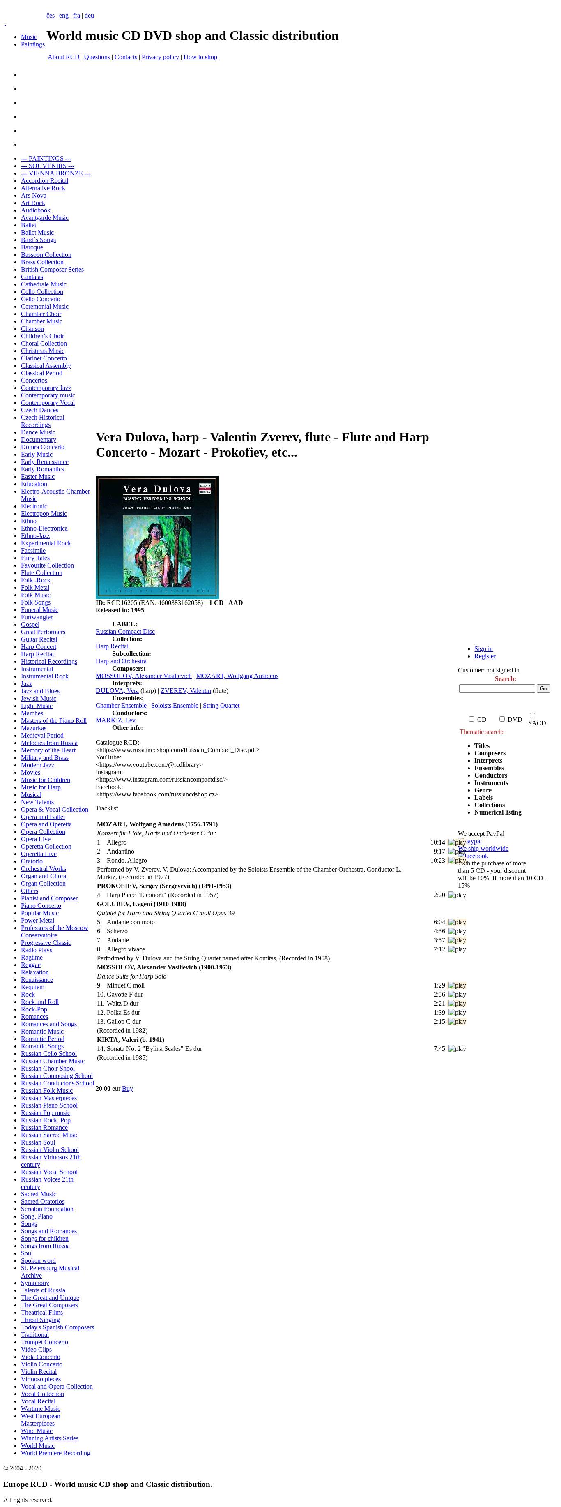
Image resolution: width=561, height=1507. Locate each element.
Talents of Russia (43, 1290)
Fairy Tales (35, 557)
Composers (490, 753)
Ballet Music (37, 232)
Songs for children (45, 1238)
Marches (32, 713)
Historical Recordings (49, 661)
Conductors (490, 775)
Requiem (32, 986)
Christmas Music (42, 350)
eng (64, 15)
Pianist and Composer (49, 898)
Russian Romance (44, 1127)
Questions (97, 56)
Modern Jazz (37, 765)
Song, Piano (37, 1216)
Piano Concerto (41, 905)
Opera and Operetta (46, 824)
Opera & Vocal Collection (54, 809)
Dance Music (38, 432)
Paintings (33, 44)
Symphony (35, 1282)
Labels (483, 797)
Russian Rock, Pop (46, 1120)
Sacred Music (38, 1194)
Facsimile (33, 550)
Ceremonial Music (45, 306)
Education (34, 483)
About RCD (64, 56)
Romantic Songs (42, 1046)
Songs (29, 1223)
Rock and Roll (40, 1001)
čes (50, 15)
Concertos (34, 380)
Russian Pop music (45, 1112)
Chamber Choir (41, 313)
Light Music (37, 705)
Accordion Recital (44, 180)
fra (76, 15)
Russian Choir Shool (48, 1068)
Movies (30, 772)
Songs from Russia (45, 1245)
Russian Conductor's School (57, 1083)
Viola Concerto (40, 1356)
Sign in (483, 648)
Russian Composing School (57, 1075)
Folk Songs (36, 602)
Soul (27, 1253)
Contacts (126, 56)
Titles (482, 745)
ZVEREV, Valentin (186, 690)
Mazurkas (33, 728)
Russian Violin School (50, 1149)
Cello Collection (42, 291)
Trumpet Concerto (44, 1342)
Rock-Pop (34, 1009)
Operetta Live (39, 853)
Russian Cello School (49, 1053)
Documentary (38, 439)
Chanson (32, 328)
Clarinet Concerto (44, 358)
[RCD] (5, 22)
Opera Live (36, 838)
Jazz (26, 683)
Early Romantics (42, 469)
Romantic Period (42, 1038)
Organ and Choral (44, 875)
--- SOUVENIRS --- (47, 165)
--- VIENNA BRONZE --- (56, 173)
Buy (127, 1088)
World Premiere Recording (55, 1452)
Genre (483, 790)
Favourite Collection (47, 565)
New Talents (37, 802)
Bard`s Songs (38, 239)
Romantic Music (42, 1031)
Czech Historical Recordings (42, 421)
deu (89, 15)
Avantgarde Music (45, 217)
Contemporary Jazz (46, 387)
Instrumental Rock (45, 676)
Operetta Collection (46, 846)
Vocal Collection (42, 1393)
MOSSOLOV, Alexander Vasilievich (144, 675)
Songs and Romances (49, 1231)
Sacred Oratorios (42, 1201)
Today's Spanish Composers (57, 1327)
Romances (34, 1016)
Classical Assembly (46, 365)
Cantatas (32, 276)
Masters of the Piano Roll (54, 720)
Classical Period (41, 372)
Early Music (37, 454)
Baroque (32, 247)
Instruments (491, 782)
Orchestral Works (43, 868)
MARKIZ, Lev (116, 720)
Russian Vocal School (49, 1171)
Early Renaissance (45, 461)
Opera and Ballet (43, 816)
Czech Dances (39, 409)
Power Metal (37, 920)
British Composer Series (52, 269)
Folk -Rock (36, 580)
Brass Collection (42, 261)
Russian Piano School (49, 1105)
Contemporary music (48, 395)
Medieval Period (42, 735)
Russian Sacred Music (49, 1134)
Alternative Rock (43, 188)
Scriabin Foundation (47, 1208)
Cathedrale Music (44, 284)
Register (485, 656)
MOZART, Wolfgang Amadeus (237, 675)
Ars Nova (33, 195)
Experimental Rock (46, 543)
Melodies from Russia (49, 742)
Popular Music (40, 912)
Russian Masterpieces (49, 1097)
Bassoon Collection (46, 254)
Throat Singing (40, 1319)
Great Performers (43, 631)
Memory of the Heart (48, 750)
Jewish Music (38, 698)
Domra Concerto (42, 446)
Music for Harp (41, 787)
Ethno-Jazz (35, 535)
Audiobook (36, 210)
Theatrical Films (42, 1312)
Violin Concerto (41, 1364)
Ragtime (32, 957)
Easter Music (38, 476)
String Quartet (221, 705)
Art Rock (33, 202)
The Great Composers (49, 1305)
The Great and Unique (50, 1297)
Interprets (489, 760)
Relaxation (35, 972)
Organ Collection (43, 883)
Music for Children (45, 779)
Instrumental (37, 668)
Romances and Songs (49, 1023)
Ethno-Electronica (44, 528)
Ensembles (489, 767)
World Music (38, 1445)
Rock (28, 994)
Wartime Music (40, 1408)
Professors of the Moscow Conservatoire (54, 931)
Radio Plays (36, 949)
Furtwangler (37, 617)
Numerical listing (498, 812)
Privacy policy (160, 56)
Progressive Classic (46, 942)
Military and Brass (45, 757)
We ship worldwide (483, 848)
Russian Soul (38, 1142)
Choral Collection (44, 343)
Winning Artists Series (49, 1438)
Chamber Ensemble (121, 705)
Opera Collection (43, 831)
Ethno (29, 520)
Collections (489, 804)
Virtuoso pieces (41, 1378)
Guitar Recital (39, 639)
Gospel (30, 624)
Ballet (28, 225)
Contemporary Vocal (48, 402)
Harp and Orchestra (121, 661)
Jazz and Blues (40, 691)
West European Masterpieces (40, 1419)
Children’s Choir (42, 335)
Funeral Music (39, 609)
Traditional (35, 1334)
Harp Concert (38, 646)
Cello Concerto (40, 298)
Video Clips (36, 1349)
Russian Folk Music (47, 1090)
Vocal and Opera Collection (57, 1386)
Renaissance (37, 979)
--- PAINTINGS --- (46, 158)
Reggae (31, 964)
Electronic (34, 506)
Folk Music (36, 594)
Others (29, 890)
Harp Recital (37, 654)
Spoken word (38, 1260)
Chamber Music (41, 321)
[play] (457, 842)
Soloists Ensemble (174, 705)
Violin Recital (39, 1371)
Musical (31, 794)
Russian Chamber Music (53, 1060)
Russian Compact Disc (125, 631)
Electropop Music (44, 513)
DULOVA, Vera (117, 690)
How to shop (200, 56)
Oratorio (32, 861)
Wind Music (37, 1430)
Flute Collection (41, 572)
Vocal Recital (38, 1401)
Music (29, 36)
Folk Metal (35, 587)
